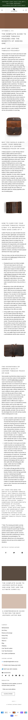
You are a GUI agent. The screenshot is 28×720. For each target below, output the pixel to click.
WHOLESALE (5, 627)
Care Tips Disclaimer (7, 651)
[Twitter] (5, 675)
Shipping (4, 645)
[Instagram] (9, 675)
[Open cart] (26, 10)
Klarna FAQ (5, 635)
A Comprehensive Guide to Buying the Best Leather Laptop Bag (13, 613)
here (4, 518)
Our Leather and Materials (8, 653)
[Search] (23, 10)
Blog (3, 643)
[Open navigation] (2, 10)
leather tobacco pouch (17, 380)
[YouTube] (16, 675)
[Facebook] (2, 675)
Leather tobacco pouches (10, 274)
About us (4, 640)
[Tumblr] (23, 675)
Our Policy (4, 630)
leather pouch (13, 257)
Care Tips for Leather (7, 648)
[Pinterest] (12, 675)
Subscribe (8, 693)
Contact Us (4, 638)
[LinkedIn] (19, 675)
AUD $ (13, 701)
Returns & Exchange (7, 633)
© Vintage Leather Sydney (14, 704)
